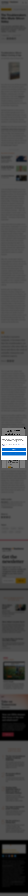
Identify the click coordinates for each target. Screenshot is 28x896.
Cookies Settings (14, 456)
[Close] (25, 437)
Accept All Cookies (14, 453)
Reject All (14, 449)
